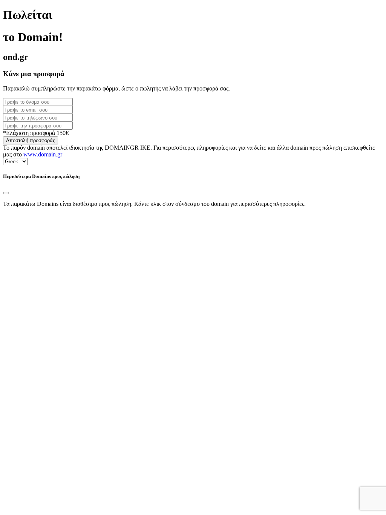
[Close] (6, 193)
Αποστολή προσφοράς (30, 140)
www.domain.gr (42, 154)
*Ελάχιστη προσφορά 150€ (36, 133)
